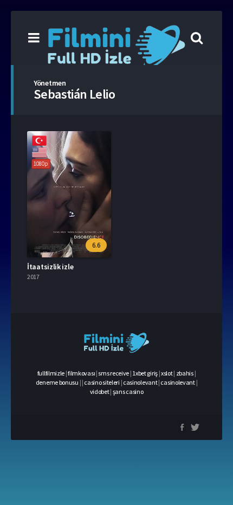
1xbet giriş (145, 373)
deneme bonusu (57, 382)
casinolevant (140, 382)
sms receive (113, 373)
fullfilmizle (50, 373)
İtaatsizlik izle (50, 266)
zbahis (184, 373)
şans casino (128, 391)
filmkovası (81, 373)
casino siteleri (102, 382)
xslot (167, 373)
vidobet (99, 391)
